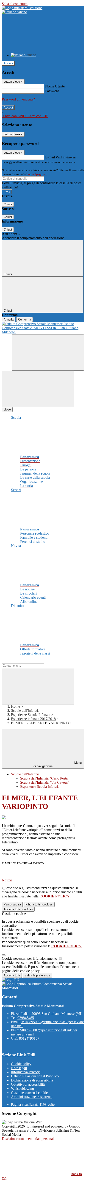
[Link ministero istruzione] (22, 8)
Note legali (19, 1068)
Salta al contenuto (15, 4)
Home (15, 706)
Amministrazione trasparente (31, 1097)
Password (52, 91)
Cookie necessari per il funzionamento (30, 958)
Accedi (8, 63)
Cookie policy (21, 1064)
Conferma (24, 319)
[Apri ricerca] (48, 352)
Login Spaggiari (36, 174)
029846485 (25, 1018)
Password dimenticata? (18, 99)
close (7, 409)
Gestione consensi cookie (29, 1093)
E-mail (50, 157)
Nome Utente (55, 86)
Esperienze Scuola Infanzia (30, 715)
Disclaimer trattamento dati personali (28, 1139)
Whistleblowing (22, 1088)
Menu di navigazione (57, 764)
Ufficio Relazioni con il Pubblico (35, 1076)
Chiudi (8, 204)
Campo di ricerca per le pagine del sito (29, 661)
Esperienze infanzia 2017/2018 (33, 719)
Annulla (9, 319)
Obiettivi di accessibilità (28, 1084)
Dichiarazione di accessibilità (32, 1080)
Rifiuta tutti (39, 904)
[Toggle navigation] (38, 389)
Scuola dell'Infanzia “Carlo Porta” (44, 778)
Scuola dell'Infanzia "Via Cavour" (44, 782)
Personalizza (12, 904)
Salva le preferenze (37, 975)
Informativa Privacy (25, 1072)
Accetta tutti (18, 909)
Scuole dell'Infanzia (25, 710)
